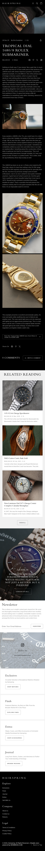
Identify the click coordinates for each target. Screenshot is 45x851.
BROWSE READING (13, 763)
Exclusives (5, 788)
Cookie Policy (6, 834)
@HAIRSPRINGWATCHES (22, 655)
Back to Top (37, 845)
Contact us (5, 814)
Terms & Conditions (8, 827)
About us (5, 811)
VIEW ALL (22, 522)
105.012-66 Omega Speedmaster (16, 413)
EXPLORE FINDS (13, 712)
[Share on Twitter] (37, 60)
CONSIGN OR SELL (22, 591)
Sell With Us (6, 800)
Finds (4, 791)
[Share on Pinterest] (33, 60)
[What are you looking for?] (37, 3)
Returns (5, 817)
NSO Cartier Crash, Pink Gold (16, 458)
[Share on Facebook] (29, 60)
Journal (4, 794)
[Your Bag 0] (41, 3)
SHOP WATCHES (12, 686)
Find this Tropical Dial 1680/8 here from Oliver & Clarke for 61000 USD (20, 336)
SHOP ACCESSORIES (14, 738)
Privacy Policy (7, 831)
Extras (4, 797)
